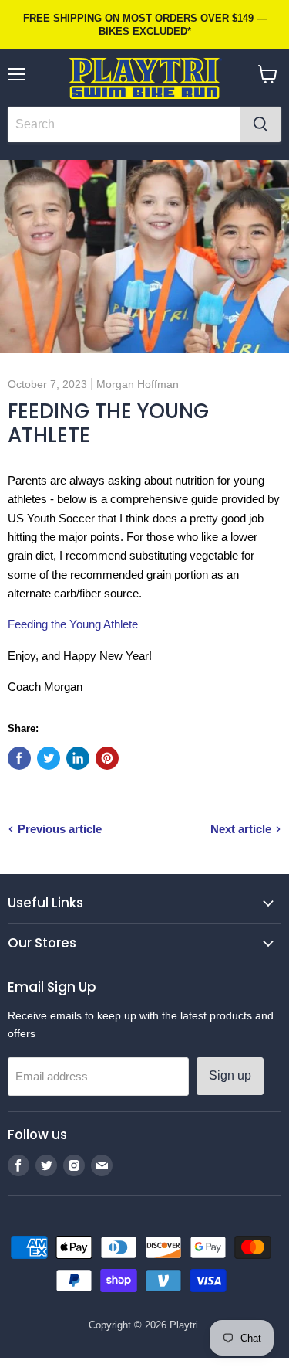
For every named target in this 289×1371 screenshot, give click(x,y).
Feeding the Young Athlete (73, 624)
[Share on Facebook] (19, 758)
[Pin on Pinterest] (107, 758)
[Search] (260, 124)
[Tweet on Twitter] (48, 758)
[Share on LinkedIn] (77, 758)
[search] (124, 124)
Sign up (230, 1075)
